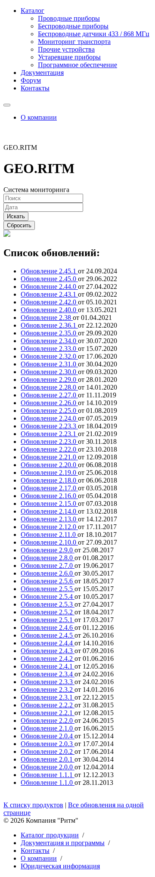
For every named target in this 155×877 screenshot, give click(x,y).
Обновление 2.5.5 (47, 588)
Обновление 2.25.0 (49, 410)
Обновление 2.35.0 (49, 333)
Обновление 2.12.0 (49, 526)
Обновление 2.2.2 (47, 705)
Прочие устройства (66, 49)
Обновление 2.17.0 (49, 488)
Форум (31, 80)
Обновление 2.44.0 (49, 286)
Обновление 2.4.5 (47, 635)
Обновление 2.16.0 (49, 495)
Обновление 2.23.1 (49, 433)
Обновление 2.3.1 (47, 697)
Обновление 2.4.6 (47, 627)
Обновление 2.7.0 (47, 565)
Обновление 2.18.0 (49, 480)
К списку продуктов (33, 805)
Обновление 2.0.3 (47, 743)
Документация (42, 72)
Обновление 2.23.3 (49, 426)
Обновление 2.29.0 (49, 379)
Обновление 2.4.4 (47, 643)
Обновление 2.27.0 (49, 395)
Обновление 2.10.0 (49, 542)
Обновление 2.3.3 (47, 681)
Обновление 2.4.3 (47, 650)
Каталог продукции (50, 835)
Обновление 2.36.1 (49, 325)
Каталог (32, 10)
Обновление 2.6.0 (47, 573)
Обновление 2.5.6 (47, 581)
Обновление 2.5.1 (47, 619)
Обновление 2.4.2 (47, 658)
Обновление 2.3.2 (47, 689)
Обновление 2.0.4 (47, 736)
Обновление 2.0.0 (47, 767)
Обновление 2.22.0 (49, 449)
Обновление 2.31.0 (49, 364)
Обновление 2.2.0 (47, 720)
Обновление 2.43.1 (49, 294)
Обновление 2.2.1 (47, 712)
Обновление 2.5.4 (47, 596)
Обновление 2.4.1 (47, 666)
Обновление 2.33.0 (49, 348)
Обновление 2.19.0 (49, 472)
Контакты (35, 88)
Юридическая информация (60, 866)
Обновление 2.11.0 (49, 534)
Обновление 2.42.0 (49, 302)
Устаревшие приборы (69, 57)
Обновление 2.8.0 (47, 557)
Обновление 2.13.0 (49, 519)
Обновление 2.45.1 (49, 271)
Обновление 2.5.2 (47, 612)
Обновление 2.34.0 (49, 340)
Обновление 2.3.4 (47, 674)
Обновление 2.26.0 (49, 402)
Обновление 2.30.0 (49, 371)
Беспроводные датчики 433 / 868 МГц (93, 33)
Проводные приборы (69, 18)
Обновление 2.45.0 (49, 278)
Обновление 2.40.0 (49, 309)
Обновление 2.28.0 (49, 387)
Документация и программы (63, 842)
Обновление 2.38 (47, 317)
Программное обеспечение (77, 64)
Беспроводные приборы (73, 26)
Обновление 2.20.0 (49, 464)
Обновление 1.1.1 (47, 774)
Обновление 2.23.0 (49, 441)
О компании (39, 117)
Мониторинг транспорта (74, 41)
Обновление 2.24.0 (49, 418)
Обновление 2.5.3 (47, 604)
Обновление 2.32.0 (49, 356)
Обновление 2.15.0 (49, 503)
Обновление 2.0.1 (47, 759)
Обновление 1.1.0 (47, 782)
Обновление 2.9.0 (47, 550)
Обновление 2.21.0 (49, 457)
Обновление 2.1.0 (47, 728)
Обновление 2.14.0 (49, 511)
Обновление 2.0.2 (47, 751)
